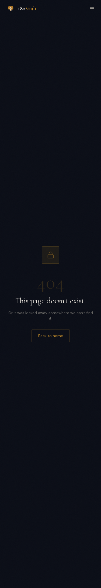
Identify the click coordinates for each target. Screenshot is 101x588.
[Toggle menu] (92, 8)
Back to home (50, 335)
